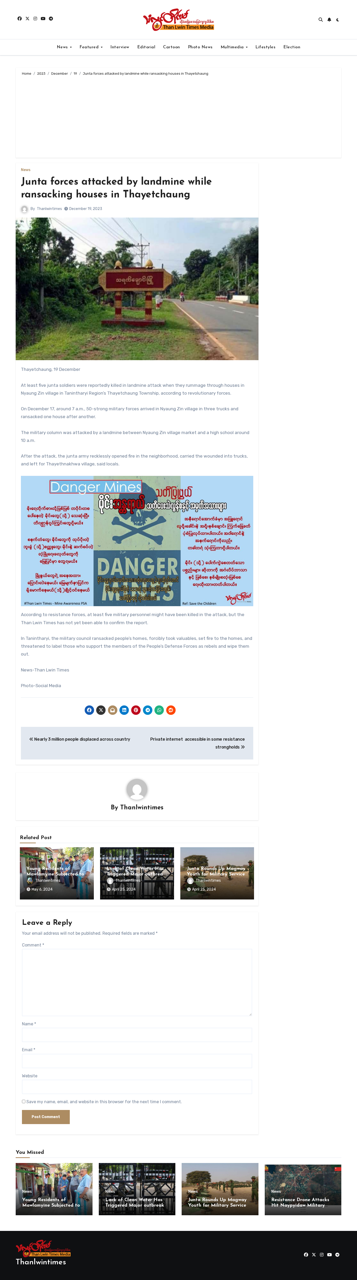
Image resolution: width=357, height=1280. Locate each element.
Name (29, 1023)
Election (291, 47)
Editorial (146, 47)
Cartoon (171, 47)
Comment (33, 945)
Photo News (200, 47)
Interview (119, 47)
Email (28, 1049)
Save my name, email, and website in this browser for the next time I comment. (104, 1101)
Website (29, 1075)
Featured (89, 47)
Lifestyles (265, 47)
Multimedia (233, 47)
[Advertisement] (179, 116)
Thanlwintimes (49, 209)
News (63, 47)
